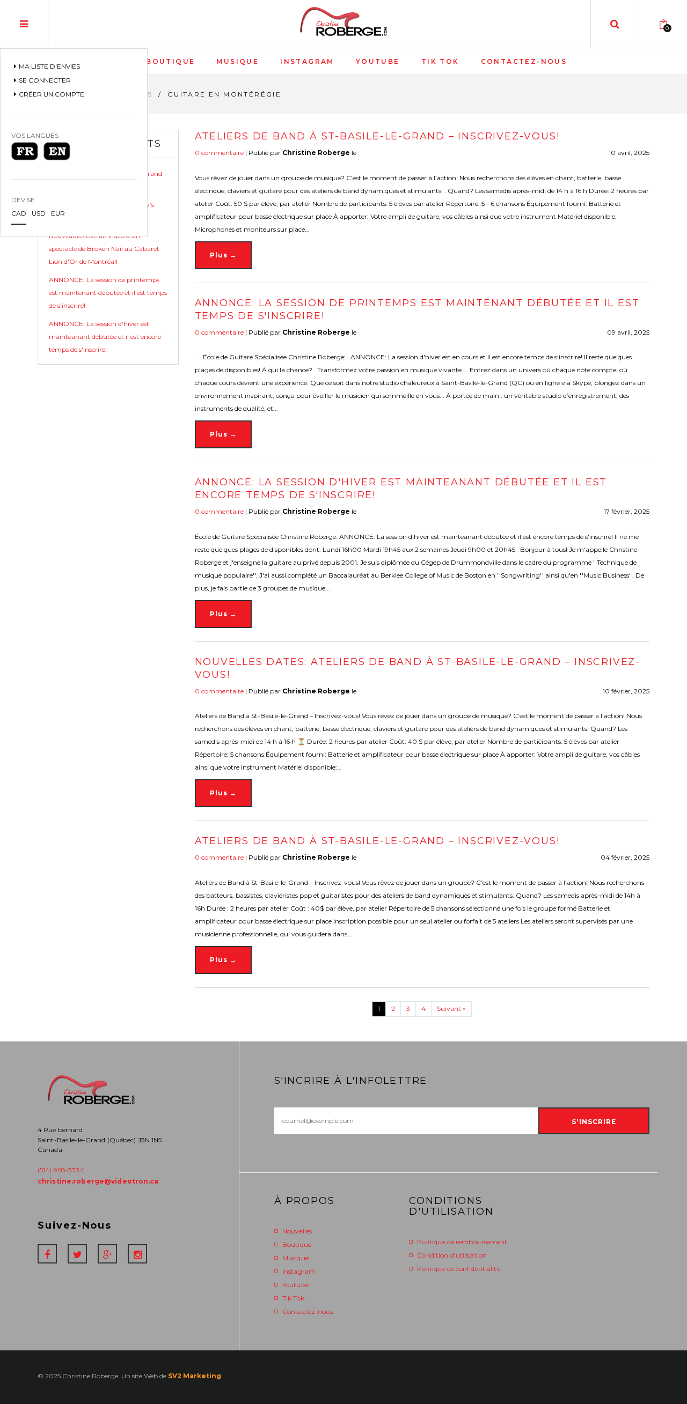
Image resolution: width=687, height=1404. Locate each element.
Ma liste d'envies (49, 66)
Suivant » (451, 1008)
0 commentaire (219, 153)
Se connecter (45, 80)
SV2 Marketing (194, 1376)
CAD (18, 213)
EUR (58, 213)
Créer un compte (51, 94)
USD (39, 213)
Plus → (223, 255)
